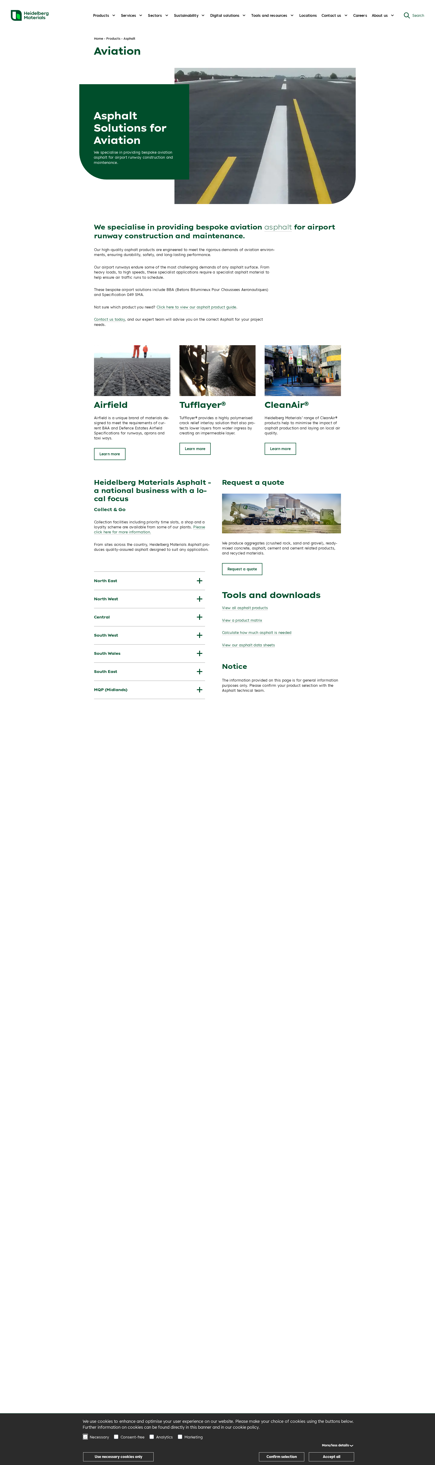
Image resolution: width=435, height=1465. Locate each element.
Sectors (155, 15)
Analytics (164, 1437)
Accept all (331, 1457)
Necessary (99, 1437)
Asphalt (129, 39)
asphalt (278, 227)
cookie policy (246, 1427)
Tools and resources (269, 15)
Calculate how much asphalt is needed (257, 632)
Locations (308, 15)
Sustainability (186, 15)
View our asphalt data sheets (248, 645)
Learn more (109, 454)
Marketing (193, 1437)
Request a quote (242, 569)
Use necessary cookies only (118, 1457)
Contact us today (109, 319)
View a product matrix (242, 620)
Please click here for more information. (149, 529)
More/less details (335, 1445)
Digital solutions (225, 15)
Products (101, 15)
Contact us (331, 15)
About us (380, 15)
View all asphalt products (245, 608)
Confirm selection (281, 1457)
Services (128, 15)
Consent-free (133, 1437)
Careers (360, 15)
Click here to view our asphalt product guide (196, 307)
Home (98, 39)
